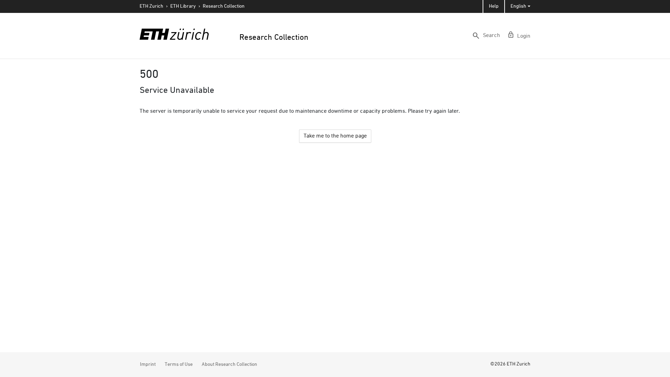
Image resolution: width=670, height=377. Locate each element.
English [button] (518, 6)
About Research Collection (229, 364)
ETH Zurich (151, 6)
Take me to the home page (335, 136)
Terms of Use (179, 364)
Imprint (148, 364)
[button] (486, 35)
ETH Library (183, 6)
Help (494, 6)
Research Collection (224, 6)
